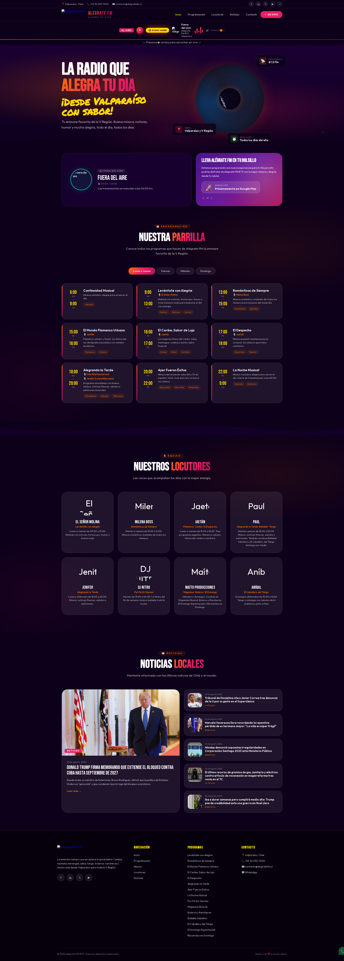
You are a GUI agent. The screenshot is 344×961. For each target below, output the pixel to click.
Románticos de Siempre (201, 860)
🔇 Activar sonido (157, 30)
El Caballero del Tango (200, 924)
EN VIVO (273, 14)
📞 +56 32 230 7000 (253, 860)
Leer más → (74, 791)
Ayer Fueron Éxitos (198, 889)
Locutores (217, 14)
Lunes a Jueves (142, 271)
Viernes (165, 271)
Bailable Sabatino (197, 918)
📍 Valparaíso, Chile (253, 855)
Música (138, 866)
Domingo (205, 271)
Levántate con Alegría (200, 855)
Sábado (185, 271)
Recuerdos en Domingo (201, 935)
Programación (196, 14)
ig (258, 4)
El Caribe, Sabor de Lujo (201, 872)
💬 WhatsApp (249, 872)
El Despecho (195, 878)
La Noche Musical (197, 895)
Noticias (234, 14)
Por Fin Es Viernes (198, 901)
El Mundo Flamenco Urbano (203, 866)
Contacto (251, 14)
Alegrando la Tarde (198, 883)
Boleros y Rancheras (199, 912)
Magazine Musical (197, 906)
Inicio (178, 14)
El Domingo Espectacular (202, 929)
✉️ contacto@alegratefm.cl (257, 866)
